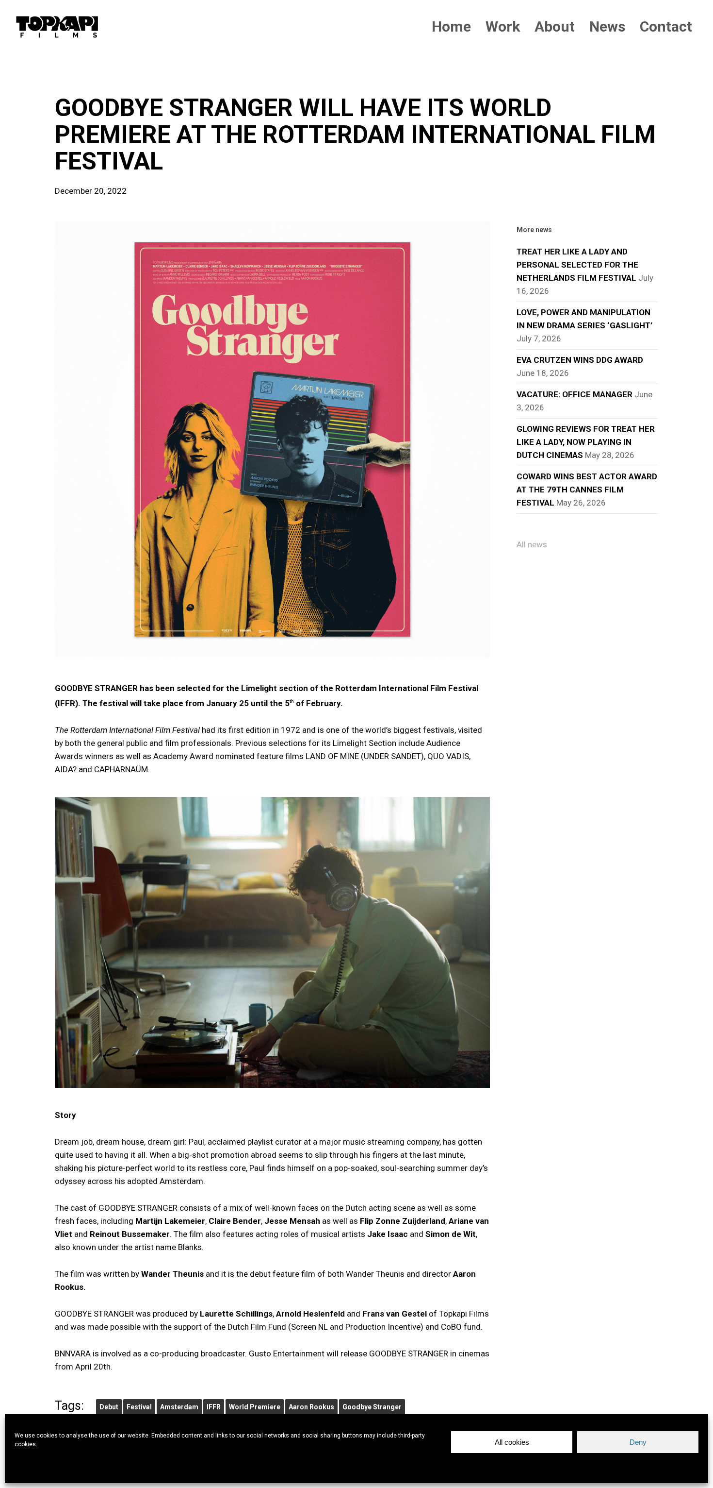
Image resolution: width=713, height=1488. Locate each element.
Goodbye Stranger (372, 1407)
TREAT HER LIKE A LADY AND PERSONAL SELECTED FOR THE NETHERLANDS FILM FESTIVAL (577, 265)
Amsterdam (179, 1407)
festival (139, 1407)
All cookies (512, 1442)
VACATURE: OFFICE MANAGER (574, 394)
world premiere (254, 1407)
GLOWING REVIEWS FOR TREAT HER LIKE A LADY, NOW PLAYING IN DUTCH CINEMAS (586, 442)
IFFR (214, 1407)
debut (108, 1407)
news (70, 78)
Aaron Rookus (311, 1407)
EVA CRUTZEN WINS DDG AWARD (580, 360)
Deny (638, 1442)
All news (532, 544)
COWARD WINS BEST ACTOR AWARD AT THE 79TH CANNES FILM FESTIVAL (587, 489)
